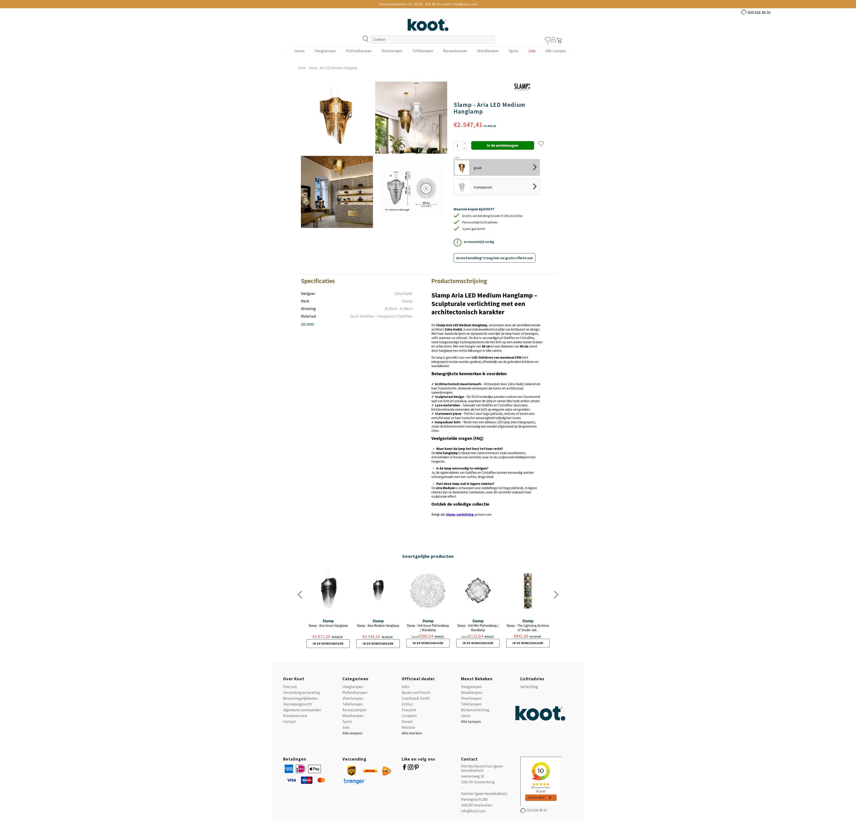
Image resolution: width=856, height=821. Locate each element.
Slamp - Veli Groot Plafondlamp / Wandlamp (428, 627)
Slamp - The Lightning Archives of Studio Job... (527, 627)
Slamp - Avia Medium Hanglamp (378, 625)
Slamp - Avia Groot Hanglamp (328, 625)
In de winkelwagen (328, 643)
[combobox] (432, 39)
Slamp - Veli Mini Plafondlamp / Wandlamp (478, 627)
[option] (337, 155)
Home (302, 68)
